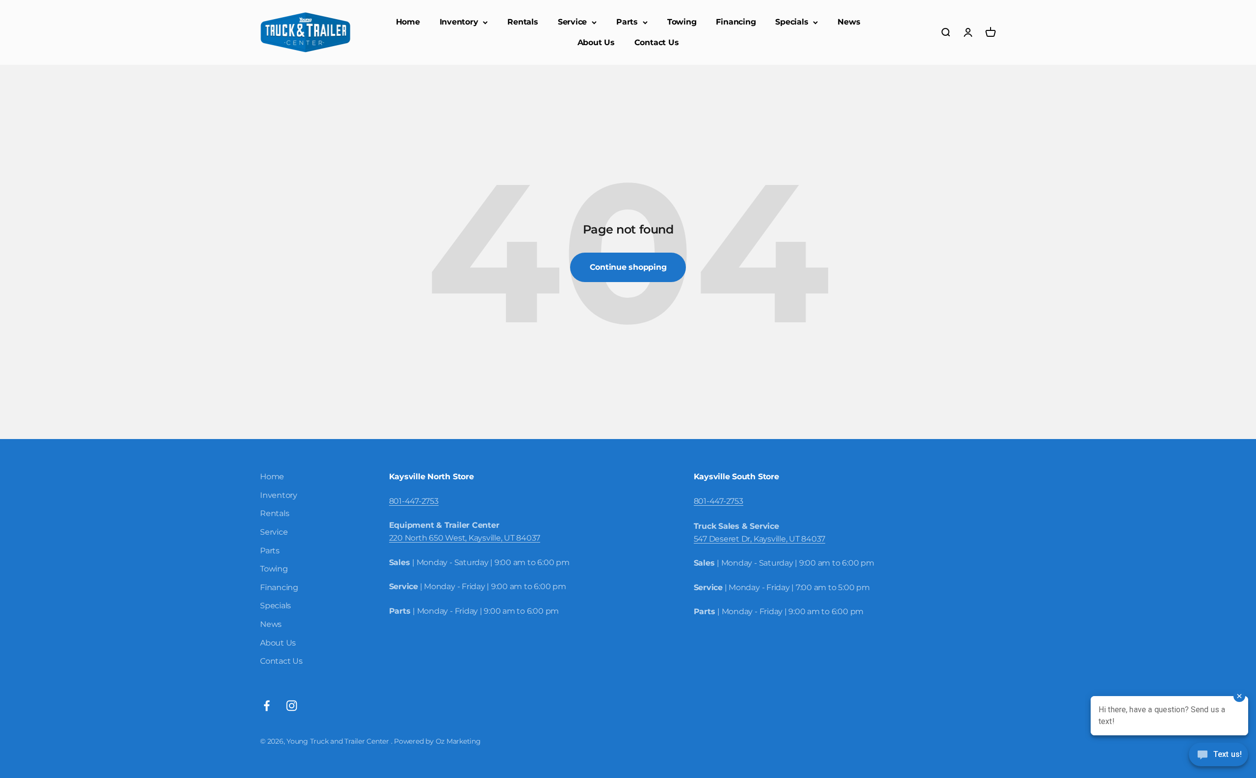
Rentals (522, 21)
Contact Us (656, 42)
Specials (791, 21)
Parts (627, 21)
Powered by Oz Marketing (437, 741)
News (848, 21)
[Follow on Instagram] (291, 705)
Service (572, 21)
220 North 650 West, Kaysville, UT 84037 (465, 538)
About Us (596, 42)
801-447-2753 (414, 501)
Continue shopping (628, 267)
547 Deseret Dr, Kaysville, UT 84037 (760, 539)
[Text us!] (1218, 755)
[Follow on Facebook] (266, 705)
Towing (682, 21)
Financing (736, 21)
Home (408, 21)
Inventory (459, 21)
